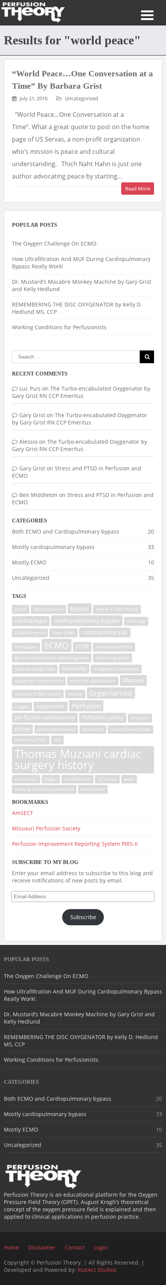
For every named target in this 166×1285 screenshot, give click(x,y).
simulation (92, 729)
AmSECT (22, 813)
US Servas (107, 779)
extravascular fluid (114, 647)
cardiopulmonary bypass (87, 620)
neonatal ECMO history (38, 694)
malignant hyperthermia (39, 681)
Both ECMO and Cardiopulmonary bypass (65, 531)
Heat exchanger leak (35, 669)
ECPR (82, 646)
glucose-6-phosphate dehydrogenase (52, 657)
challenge (136, 621)
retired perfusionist (56, 729)
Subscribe (83, 917)
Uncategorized (81, 98)
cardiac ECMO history (117, 609)
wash (129, 779)
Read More (137, 188)
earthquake (26, 647)
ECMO (56, 645)
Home (11, 1247)
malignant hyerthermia (116, 669)
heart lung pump (112, 657)
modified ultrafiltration (93, 681)
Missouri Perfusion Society (46, 828)
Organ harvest (111, 693)
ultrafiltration (77, 779)
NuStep (75, 694)
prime (22, 729)
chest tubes (63, 632)
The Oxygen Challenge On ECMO (54, 243)
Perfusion (86, 705)
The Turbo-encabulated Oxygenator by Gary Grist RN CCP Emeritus (81, 392)
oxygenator (50, 706)
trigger (50, 779)
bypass (79, 609)
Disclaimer (42, 1247)
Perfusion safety (103, 717)
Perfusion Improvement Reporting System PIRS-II (75, 843)
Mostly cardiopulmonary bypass (53, 547)
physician (139, 718)
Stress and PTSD (31, 740)
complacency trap (105, 632)
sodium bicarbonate (130, 729)
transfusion (26, 779)
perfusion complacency (45, 717)
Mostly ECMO (29, 562)
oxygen (22, 706)
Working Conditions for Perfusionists (59, 327)
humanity (74, 668)
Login (101, 1247)
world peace (93, 789)
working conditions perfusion (44, 789)
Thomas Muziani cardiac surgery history (78, 759)
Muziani (133, 680)
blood (21, 609)
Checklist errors (30, 632)
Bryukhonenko (48, 609)
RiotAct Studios (97, 1269)
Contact (75, 1247)
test (57, 740)
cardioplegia (31, 620)
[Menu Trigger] (147, 14)
